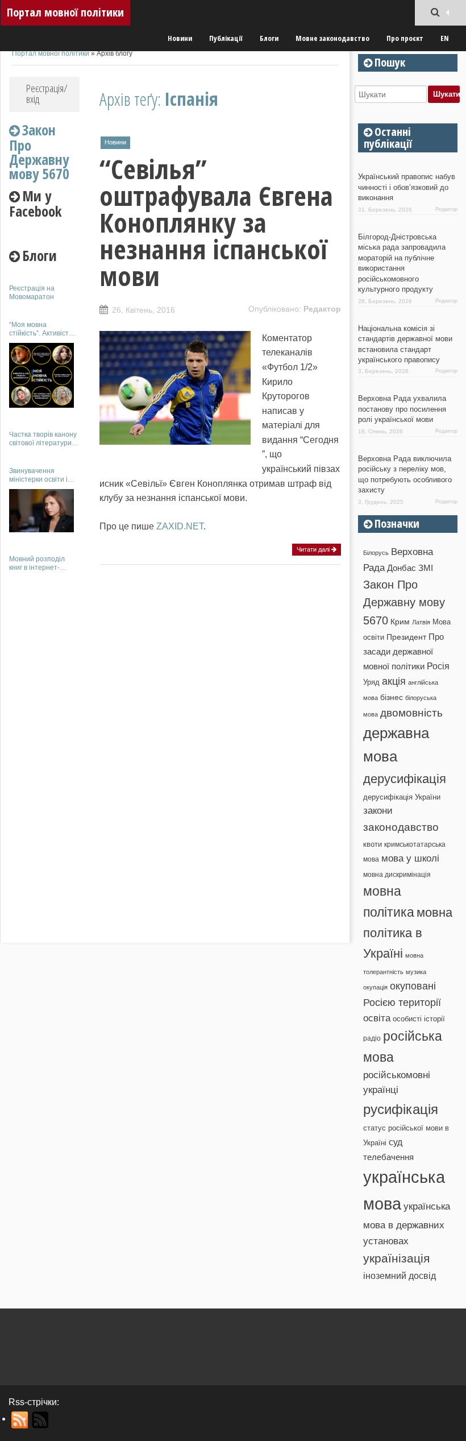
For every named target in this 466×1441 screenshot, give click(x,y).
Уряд (371, 682)
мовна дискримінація (397, 874)
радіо (372, 1038)
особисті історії (419, 1019)
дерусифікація (404, 779)
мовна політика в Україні (407, 932)
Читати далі (314, 549)
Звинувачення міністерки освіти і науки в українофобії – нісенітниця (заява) (43, 475)
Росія (438, 666)
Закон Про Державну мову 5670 (404, 602)
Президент (406, 636)
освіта (376, 1018)
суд (395, 1142)
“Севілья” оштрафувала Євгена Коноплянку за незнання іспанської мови (216, 222)
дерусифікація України (401, 797)
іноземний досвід (399, 1275)
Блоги (269, 38)
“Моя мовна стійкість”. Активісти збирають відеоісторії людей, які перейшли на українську (44, 329)
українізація (396, 1258)
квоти (372, 844)
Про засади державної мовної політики (403, 651)
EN (444, 38)
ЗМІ (425, 568)
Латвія (421, 622)
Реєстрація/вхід (47, 93)
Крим (400, 621)
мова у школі (410, 858)
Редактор (322, 308)
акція (394, 681)
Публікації (226, 38)
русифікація (400, 1109)
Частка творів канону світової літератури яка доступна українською (43, 438)
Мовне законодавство (332, 38)
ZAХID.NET (179, 526)
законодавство (401, 827)
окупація (375, 987)
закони (378, 810)
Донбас (401, 568)
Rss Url (20, 1419)
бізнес (391, 697)
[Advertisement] (44, 749)
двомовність (411, 713)
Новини (180, 38)
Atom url (40, 1419)
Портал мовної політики (65, 12)
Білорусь (376, 552)
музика (416, 971)
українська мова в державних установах (406, 1223)
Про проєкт (404, 38)
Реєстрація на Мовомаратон (32, 292)
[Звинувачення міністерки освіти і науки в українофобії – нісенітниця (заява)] (41, 510)
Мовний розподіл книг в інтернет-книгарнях (37, 563)
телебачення (388, 1157)
